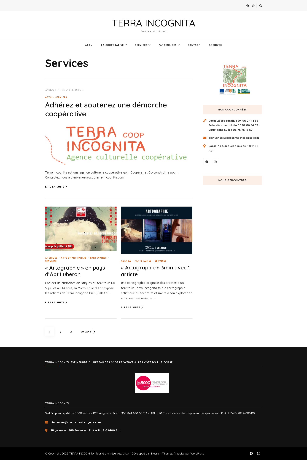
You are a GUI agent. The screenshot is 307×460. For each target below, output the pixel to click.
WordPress (197, 453)
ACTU (88, 45)
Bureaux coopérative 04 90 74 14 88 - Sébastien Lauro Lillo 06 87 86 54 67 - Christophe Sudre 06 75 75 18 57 (234, 125)
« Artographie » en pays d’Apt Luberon (75, 271)
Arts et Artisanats (73, 257)
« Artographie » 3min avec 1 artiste (155, 271)
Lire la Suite (54, 186)
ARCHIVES (215, 45)
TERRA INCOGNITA (153, 23)
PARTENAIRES (167, 45)
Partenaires (98, 257)
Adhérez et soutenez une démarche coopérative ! (106, 109)
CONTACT (194, 45)
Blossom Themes (161, 453)
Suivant (86, 331)
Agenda (126, 260)
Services (61, 97)
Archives (51, 257)
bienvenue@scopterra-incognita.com (234, 137)
